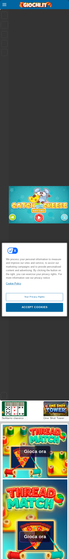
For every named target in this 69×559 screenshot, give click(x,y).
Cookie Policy (13, 283)
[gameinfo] (4, 52)
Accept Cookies (35, 307)
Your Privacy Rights (34, 297)
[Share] (4, 25)
